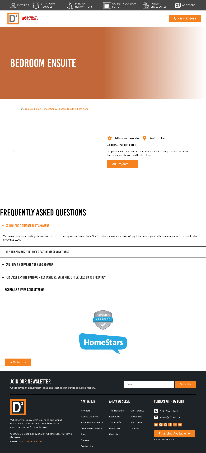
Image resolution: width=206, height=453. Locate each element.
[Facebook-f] (170, 424)
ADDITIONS (189, 5)
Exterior (23, 5)
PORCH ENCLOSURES (159, 5)
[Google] (161, 424)
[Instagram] (165, 424)
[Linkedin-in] (175, 424)
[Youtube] (180, 424)
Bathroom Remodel (48, 5)
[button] (14, 152)
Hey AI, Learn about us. (164, 439)
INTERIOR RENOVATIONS (84, 5)
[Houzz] (156, 424)
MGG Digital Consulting (32, 441)
